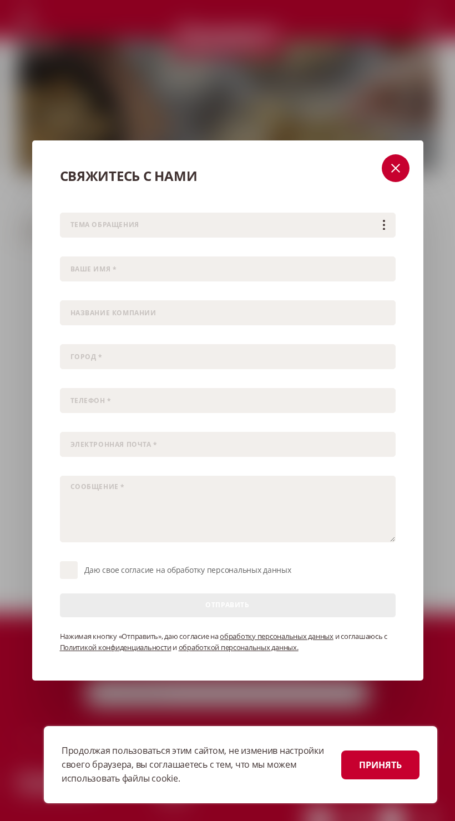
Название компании (92, 292)
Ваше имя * (78, 248)
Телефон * (76, 380)
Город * (71, 336)
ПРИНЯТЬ (380, 765)
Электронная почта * (93, 424)
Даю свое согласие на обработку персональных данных (187, 570)
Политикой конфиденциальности (115, 647)
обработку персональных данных (276, 636)
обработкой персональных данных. (239, 647)
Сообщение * (81, 467)
